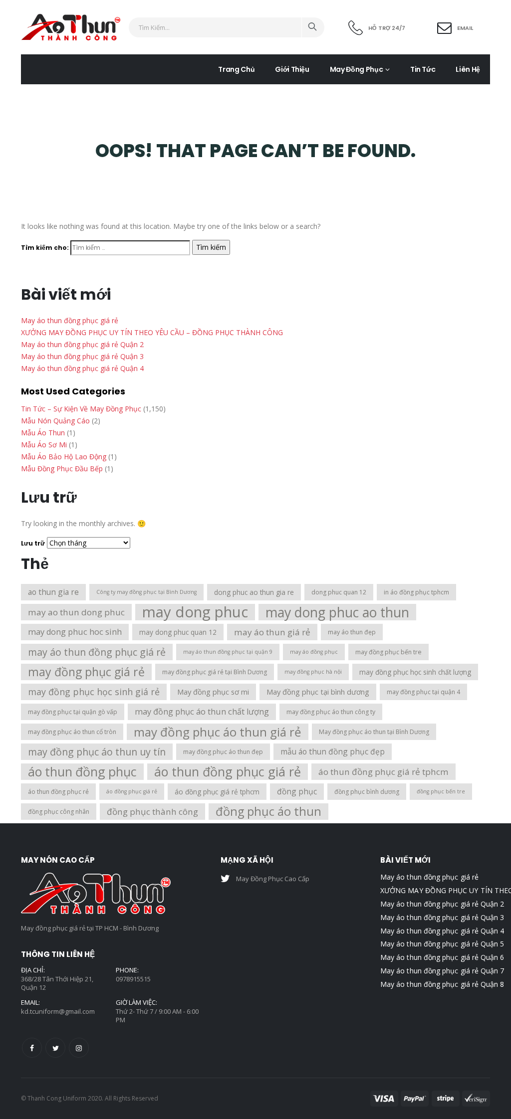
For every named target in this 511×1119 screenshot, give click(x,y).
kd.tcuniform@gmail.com (58, 1011)
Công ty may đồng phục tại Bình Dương (146, 591)
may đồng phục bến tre (388, 652)
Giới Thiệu (292, 69)
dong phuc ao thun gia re (254, 592)
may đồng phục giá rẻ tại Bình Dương (214, 672)
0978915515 (133, 978)
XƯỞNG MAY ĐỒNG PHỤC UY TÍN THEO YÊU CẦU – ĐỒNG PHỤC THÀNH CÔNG (152, 332)
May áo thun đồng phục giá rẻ (69, 320)
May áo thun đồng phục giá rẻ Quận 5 (442, 943)
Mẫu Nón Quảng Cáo (55, 420)
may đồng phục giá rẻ (86, 672)
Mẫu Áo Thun (43, 432)
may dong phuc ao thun (337, 612)
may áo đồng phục (314, 651)
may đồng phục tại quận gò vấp (72, 712)
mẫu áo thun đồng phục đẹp (332, 751)
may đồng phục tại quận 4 (423, 692)
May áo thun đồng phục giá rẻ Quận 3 (82, 356)
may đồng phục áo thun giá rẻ (217, 732)
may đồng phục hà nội (313, 671)
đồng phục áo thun (268, 811)
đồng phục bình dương (366, 791)
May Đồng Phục (356, 69)
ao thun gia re (53, 591)
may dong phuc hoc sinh (75, 631)
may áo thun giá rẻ (272, 632)
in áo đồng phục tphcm (416, 592)
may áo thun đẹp (352, 632)
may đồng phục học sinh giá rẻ (94, 692)
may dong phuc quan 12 (178, 632)
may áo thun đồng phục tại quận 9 (227, 651)
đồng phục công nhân (58, 811)
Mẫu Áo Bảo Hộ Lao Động (63, 456)
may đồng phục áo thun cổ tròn (72, 732)
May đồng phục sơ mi (213, 692)
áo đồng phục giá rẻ (131, 791)
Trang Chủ (236, 69)
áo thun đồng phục (82, 771)
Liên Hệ (468, 69)
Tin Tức (423, 69)
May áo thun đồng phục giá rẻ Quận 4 (82, 368)
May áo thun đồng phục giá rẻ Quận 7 (442, 970)
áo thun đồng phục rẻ (58, 791)
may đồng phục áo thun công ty (330, 712)
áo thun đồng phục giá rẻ (227, 771)
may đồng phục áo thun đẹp (223, 751)
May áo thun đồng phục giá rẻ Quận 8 (442, 984)
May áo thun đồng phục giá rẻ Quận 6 (442, 957)
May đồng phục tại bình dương (317, 692)
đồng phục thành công (152, 811)
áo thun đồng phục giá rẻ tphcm (383, 771)
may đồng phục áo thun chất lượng (202, 711)
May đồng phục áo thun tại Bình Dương (374, 732)
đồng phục (297, 791)
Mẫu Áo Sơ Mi (44, 444)
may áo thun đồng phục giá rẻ (97, 652)
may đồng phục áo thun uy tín (97, 751)
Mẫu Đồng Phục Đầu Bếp (62, 468)
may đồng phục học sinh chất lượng (415, 672)
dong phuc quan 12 (338, 592)
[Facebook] (32, 1048)
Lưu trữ (33, 543)
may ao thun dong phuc (76, 612)
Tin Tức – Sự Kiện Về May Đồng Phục (81, 408)
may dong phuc (195, 612)
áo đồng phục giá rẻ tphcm (217, 791)
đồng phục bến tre (441, 791)
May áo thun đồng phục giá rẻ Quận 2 (82, 344)
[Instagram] (79, 1048)
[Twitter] (55, 1048)
